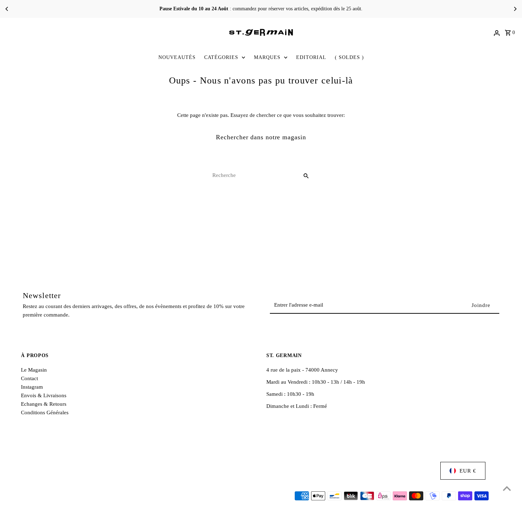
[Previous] (7, 9)
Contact (29, 378)
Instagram (32, 387)
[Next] (515, 9)
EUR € (468, 471)
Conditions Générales (45, 412)
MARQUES (267, 57)
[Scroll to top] (507, 488)
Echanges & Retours (43, 404)
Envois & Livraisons (43, 395)
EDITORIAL (311, 57)
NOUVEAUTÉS (177, 57)
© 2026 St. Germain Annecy (53, 496)
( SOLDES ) (349, 57)
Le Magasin (34, 370)
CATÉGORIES (221, 57)
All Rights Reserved (110, 496)
